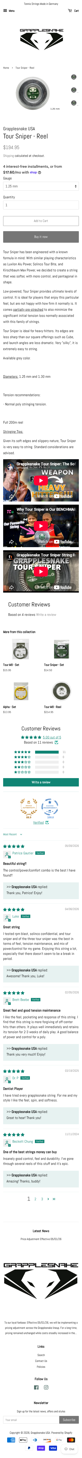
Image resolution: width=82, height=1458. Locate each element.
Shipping (8, 155)
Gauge (7, 178)
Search (41, 1355)
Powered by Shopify (61, 1433)
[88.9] (28, 807)
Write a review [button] (41, 782)
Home (6, 68)
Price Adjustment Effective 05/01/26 (41, 1239)
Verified (38, 822)
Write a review (46, 614)
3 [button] (42, 1199)
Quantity (9, 197)
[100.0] (49, 807)
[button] (22, 752)
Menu (11, 11)
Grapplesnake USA (40, 1433)
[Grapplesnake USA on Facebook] (36, 1388)
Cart (76, 11)
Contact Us (41, 1361)
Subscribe (69, 1420)
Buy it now (41, 237)
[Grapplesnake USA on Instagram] (46, 1388)
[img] (13, 846)
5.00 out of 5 (52, 737)
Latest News (41, 1231)
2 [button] (35, 1199)
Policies (41, 1367)
